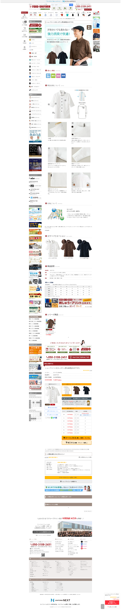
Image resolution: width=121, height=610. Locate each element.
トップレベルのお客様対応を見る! (42, 532)
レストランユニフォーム (75, 449)
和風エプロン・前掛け (48, 567)
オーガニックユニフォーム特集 (35, 263)
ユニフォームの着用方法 (34, 313)
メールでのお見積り (60, 544)
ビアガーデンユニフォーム (34, 227)
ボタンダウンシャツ (60, 567)
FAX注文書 (58, 543)
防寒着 (33, 584)
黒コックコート (34, 563)
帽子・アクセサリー (72, 569)
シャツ (53, 449)
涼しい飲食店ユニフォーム (34, 213)
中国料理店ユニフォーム (59, 449)
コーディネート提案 (33, 362)
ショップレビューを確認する (69, 481)
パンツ (70, 561)
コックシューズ (84, 563)
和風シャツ (33, 576)
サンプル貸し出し (59, 549)
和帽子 (71, 574)
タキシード (46, 575)
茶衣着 (32, 574)
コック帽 (71, 571)
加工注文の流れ (53, 407)
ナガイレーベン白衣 (60, 587)
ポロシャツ (46, 583)
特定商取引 (71, 548)
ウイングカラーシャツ (60, 570)
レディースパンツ (73, 565)
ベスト (45, 569)
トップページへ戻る (73, 549)
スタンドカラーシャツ (60, 568)
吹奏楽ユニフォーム (33, 171)
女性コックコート (35, 565)
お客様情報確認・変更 (73, 553)
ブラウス (58, 572)
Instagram (85, 546)
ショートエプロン (47, 565)
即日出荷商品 (84, 564)
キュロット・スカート (73, 568)
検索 (71, 4)
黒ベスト (45, 570)
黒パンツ (71, 562)
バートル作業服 (59, 583)
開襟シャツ (59, 565)
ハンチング (71, 572)
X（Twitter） (85, 541)
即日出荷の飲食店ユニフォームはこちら (35, 34)
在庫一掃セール (32, 298)
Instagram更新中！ (33, 305)
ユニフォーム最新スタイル (34, 256)
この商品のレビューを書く (86, 457)
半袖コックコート (35, 562)
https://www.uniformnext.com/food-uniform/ (40, 551)
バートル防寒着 (59, 584)
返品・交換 (58, 548)
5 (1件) (91, 370)
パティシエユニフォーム (67, 449)
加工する (77, 442)
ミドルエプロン (47, 563)
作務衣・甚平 (33, 570)
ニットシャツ (59, 571)
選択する (112, 602)
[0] (96, 16)
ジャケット (46, 573)
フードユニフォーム (42, 524)
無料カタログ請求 (59, 551)
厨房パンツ (71, 566)
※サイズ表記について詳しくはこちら (52, 296)
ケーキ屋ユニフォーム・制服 (84, 449)
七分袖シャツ (59, 563)
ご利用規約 (71, 554)
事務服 (33, 587)
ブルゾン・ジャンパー (33, 291)
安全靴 (45, 589)
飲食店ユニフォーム (35, 589)
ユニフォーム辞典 (59, 589)
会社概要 (71, 543)
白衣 (32, 569)
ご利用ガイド (71, 541)
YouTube (84, 548)
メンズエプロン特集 (33, 270)
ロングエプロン (47, 562)
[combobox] (60, 5)
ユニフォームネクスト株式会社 (45, 535)
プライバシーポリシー (73, 544)
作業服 (33, 583)
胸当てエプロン (47, 566)
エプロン (45, 561)
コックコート (50, 449)
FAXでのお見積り (59, 546)
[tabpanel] (51, 327)
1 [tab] (68, 337)
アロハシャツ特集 (33, 220)
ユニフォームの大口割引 (34, 354)
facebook (85, 543)
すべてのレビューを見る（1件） (69, 477)
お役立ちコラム (84, 569)
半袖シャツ (59, 562)
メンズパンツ (72, 563)
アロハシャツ (59, 566)
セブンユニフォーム (60, 588)
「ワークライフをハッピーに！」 (54, 1)
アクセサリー (84, 561)
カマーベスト (46, 571)
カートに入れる (77, 438)
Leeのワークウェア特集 (34, 284)
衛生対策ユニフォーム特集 (34, 277)
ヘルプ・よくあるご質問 (74, 546)
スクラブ (45, 584)
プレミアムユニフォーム (34, 157)
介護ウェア (33, 588)
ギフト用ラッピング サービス (35, 370)
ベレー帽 (71, 573)
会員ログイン (71, 551)
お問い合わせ (88, 9)
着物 (32, 572)
